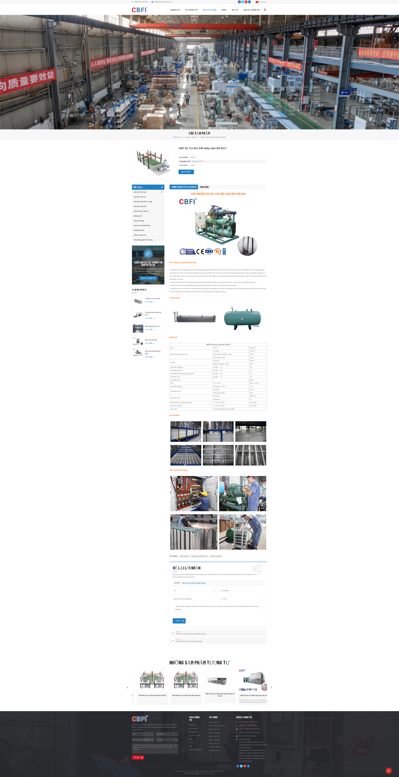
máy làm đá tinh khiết (142, 225)
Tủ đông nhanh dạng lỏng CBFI (153, 313)
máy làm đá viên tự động (217, 726)
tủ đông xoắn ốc (214, 747)
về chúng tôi (191, 10)
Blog (190, 746)
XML (223, 771)
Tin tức (235, 10)
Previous (127, 687)
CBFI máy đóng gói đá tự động (153, 352)
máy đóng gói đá (214, 740)
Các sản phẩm (209, 10)
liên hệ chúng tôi (252, 10)
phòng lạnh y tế (214, 743)
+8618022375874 (252, 725)
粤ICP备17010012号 (189, 774)
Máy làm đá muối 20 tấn (199, 556)
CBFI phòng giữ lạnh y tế (152, 326)
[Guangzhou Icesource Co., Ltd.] (139, 9)
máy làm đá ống (140, 192)
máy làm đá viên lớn (141, 211)
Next (271, 687)
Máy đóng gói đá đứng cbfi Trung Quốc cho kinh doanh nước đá (250, 697)
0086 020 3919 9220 (141, 2)
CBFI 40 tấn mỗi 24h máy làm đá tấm (182, 696)
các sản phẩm (193, 729)
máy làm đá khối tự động (143, 201)
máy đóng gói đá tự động (143, 240)
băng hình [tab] (204, 187)
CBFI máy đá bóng (151, 340)
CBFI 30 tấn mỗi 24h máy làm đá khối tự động (148, 695)
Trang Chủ (192, 725)
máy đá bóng (139, 221)
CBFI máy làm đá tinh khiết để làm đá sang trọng (216, 697)
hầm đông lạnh (214, 722)
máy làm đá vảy (140, 197)
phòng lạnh (138, 216)
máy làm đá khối (140, 206)
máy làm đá (184, 556)
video (224, 10)
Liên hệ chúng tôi (148, 278)
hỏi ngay (187, 172)
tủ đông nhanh (139, 230)
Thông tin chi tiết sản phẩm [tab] (183, 187)
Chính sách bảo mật (195, 750)
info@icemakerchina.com (163, 2)
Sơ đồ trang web (215, 771)
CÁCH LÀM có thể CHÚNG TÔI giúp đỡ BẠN (148, 263)
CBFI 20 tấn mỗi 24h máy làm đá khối (194, 583)
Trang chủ (175, 10)
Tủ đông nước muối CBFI (152, 299)
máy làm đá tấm (140, 235)
